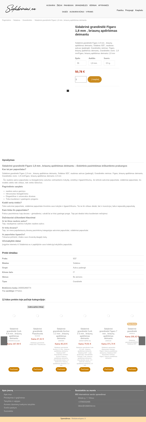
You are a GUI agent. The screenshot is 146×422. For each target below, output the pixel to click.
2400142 (108, 341)
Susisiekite (8, 411)
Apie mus (8, 394)
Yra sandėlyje (8, 291)
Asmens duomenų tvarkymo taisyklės (19, 404)
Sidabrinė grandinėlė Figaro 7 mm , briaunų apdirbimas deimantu (108, 333)
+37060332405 (84, 402)
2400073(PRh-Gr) (85, 341)
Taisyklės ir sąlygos (12, 401)
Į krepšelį (95, 79)
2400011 (132, 333)
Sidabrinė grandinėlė (132, 330)
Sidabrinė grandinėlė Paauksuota (37, 331)
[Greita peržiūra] (23, 308)
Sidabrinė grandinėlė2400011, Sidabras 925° (132, 342)
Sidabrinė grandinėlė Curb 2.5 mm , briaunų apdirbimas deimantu (85, 333)
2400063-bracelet (14, 341)
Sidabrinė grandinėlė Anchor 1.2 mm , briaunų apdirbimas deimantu (61, 333)
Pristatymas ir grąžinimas (14, 398)
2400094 (61, 341)
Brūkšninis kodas (10, 288)
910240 (37, 336)
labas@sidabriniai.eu (86, 406)
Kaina (9, 344)
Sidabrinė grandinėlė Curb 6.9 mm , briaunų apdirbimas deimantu (14, 333)
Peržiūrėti (14, 369)
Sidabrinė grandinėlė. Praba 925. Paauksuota (37, 343)
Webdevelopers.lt (78, 418)
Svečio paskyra (10, 408)
